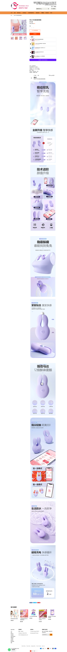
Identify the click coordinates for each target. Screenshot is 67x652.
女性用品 (24, 12)
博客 (11, 642)
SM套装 (42, 12)
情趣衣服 (37, 12)
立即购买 (35, 33)
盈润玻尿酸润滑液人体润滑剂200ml (40, 47)
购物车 (54, 8)
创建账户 (55, 6)
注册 (51, 634)
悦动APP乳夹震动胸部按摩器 (39, 39)
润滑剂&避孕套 (31, 12)
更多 (51, 12)
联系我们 (47, 12)
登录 (52, 6)
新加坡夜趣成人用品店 (16, 648)
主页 (11, 12)
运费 (34, 23)
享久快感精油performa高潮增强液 (40, 56)
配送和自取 (12, 641)
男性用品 (19, 12)
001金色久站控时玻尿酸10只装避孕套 (40, 43)
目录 (15, 12)
